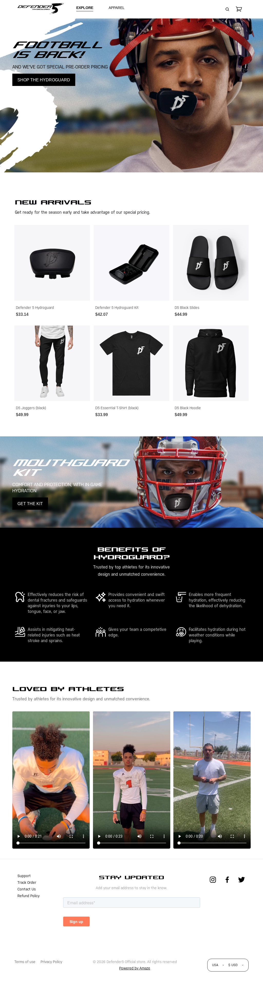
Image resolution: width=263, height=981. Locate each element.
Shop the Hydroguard (43, 80)
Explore (84, 8)
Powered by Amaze (134, 968)
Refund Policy (28, 896)
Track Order (26, 882)
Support (24, 876)
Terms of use (24, 962)
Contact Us (26, 889)
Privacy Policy (51, 962)
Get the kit (30, 504)
